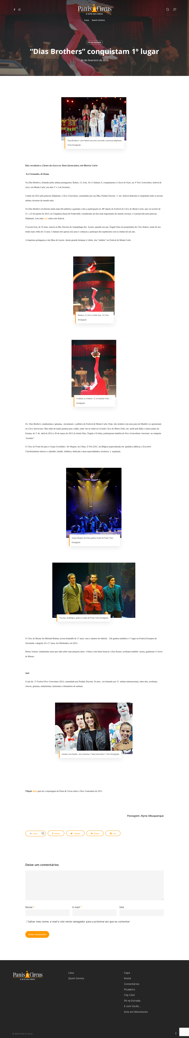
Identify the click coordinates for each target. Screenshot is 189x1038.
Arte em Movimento (136, 1011)
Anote (127, 978)
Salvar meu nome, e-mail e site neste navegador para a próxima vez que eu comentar (79, 921)
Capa (127, 972)
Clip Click (129, 995)
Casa (71, 972)
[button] (175, 9)
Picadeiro (129, 989)
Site (121, 907)
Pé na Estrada (94, 42)
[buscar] (167, 9)
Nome (30, 907)
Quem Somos (76, 978)
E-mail (77, 907)
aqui (46, 218)
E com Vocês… (132, 1006)
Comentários (131, 984)
